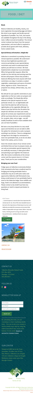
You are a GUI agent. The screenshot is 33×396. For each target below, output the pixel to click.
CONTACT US (6, 245)
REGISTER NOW (6, 249)
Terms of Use (16, 381)
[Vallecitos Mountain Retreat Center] (10, 1)
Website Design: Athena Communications (11, 390)
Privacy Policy (20, 378)
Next (8, 219)
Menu (30, 3)
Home (10, 378)
